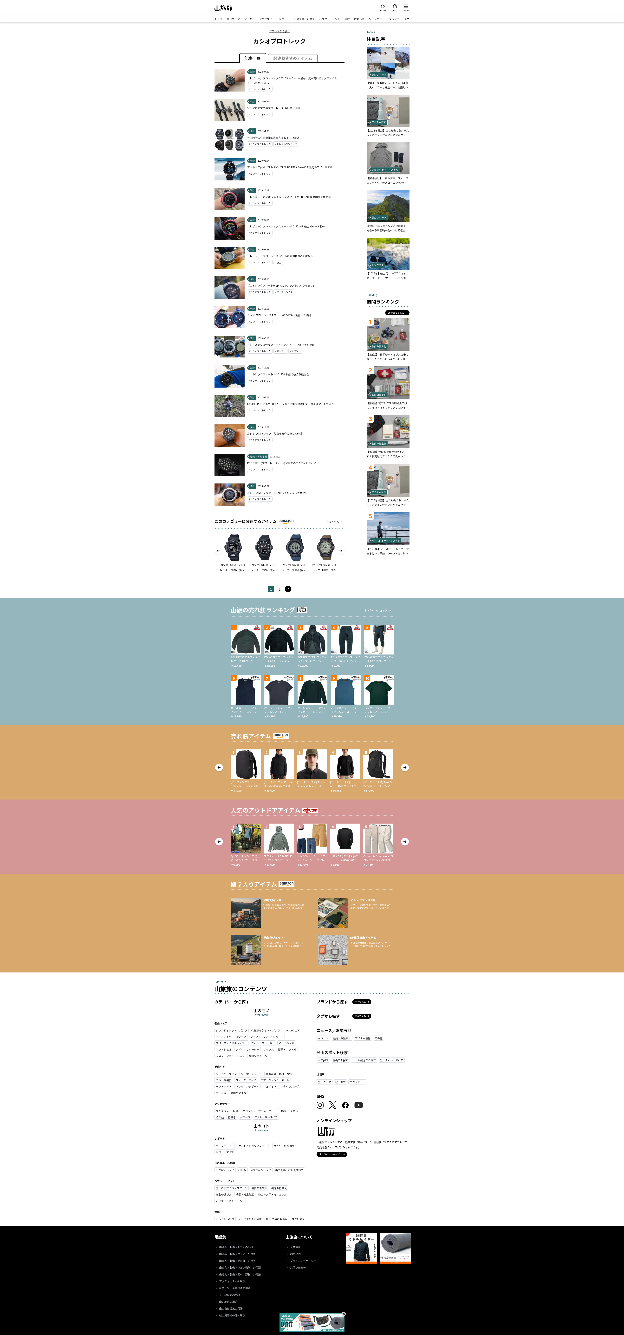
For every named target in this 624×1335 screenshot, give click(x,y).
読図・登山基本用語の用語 (234, 1288)
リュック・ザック (226, 1074)
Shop (395, 10)
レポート (284, 19)
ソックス (268, 1049)
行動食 (242, 1170)
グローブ (245, 1117)
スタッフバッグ (290, 1086)
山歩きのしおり (225, 1219)
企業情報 (295, 1247)
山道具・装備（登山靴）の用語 (237, 1260)
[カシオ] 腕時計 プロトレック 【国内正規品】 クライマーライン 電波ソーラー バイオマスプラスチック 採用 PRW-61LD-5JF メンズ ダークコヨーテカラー (325, 568)
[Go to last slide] (218, 551)
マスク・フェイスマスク (230, 1056)
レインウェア (292, 1030)
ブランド (394, 19)
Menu (406, 10)
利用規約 (295, 1254)
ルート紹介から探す (364, 1060)
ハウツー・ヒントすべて (230, 1201)
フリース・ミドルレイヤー (231, 1043)
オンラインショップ (375, 610)
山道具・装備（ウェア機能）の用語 (240, 1267)
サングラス (222, 1111)
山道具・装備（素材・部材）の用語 (240, 1274)
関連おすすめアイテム (292, 58)
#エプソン (295, 351)
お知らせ (359, 19)
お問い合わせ (298, 1267)
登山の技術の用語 (229, 1295)
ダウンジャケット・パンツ (231, 1030)
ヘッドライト (224, 1086)
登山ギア (249, 19)
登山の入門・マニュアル (272, 1194)
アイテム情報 (362, 1038)
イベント (323, 1038)
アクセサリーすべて (265, 1117)
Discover (383, 10)
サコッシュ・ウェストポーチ (259, 1111)
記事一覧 (252, 58)
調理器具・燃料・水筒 (279, 1074)
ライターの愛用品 (284, 1146)
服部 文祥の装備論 (276, 1219)
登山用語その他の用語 (232, 1315)
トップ (218, 19)
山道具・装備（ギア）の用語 (236, 1247)
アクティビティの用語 (232, 1281)
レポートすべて (225, 1152)
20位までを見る (396, 312)
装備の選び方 (259, 1188)
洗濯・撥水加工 (245, 1194)
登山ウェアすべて (259, 1056)
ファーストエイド (246, 1080)
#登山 (278, 262)
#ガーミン (280, 351)
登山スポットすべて (391, 1060)
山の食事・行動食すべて (289, 1170)
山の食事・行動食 (304, 19)
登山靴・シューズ (251, 1074)
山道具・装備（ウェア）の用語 (237, 1254)
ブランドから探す (279, 31)
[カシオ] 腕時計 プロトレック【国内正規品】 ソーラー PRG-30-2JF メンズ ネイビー (294, 568)
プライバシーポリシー (303, 1260)
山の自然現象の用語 (231, 1308)
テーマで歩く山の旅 (250, 1219)
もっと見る (332, 522)
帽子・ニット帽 (287, 1049)
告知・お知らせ (342, 1038)
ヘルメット (269, 1086)
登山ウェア (233, 19)
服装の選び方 (224, 1194)
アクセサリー (267, 19)
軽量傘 (232, 1117)
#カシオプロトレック (260, 89)
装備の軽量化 (279, 1188)
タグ (406, 19)
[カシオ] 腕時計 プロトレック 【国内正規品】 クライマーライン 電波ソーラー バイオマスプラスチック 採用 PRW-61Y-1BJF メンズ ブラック (264, 568)
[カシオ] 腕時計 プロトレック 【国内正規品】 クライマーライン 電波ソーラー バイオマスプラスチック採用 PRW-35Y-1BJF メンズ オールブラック (233, 568)
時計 (235, 1111)
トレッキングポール (247, 1086)
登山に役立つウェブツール (231, 1188)
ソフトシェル (224, 1049)
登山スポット (377, 19)
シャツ (254, 1037)
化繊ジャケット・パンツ (265, 1030)
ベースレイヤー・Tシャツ (231, 1037)
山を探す (323, 1060)
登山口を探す (340, 1060)
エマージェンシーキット (275, 1080)
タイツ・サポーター (247, 1049)
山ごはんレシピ (225, 1170)
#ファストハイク (283, 292)
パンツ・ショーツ (272, 1037)
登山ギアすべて (239, 1093)
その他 (220, 1117)
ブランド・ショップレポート (253, 1146)
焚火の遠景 (298, 1219)
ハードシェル (286, 1043)
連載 (347, 19)
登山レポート (224, 1146)
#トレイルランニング (286, 144)
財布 (283, 1111)
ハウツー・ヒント (329, 19)
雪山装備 (221, 1093)
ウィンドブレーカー (263, 1043)
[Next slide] (340, 551)
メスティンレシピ (260, 1170)
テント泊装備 (224, 1080)
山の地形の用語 (228, 1301)
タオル (294, 1111)
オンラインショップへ (330, 1154)
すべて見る (360, 1001)
